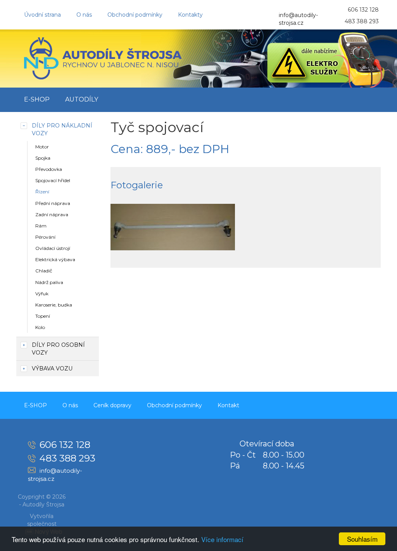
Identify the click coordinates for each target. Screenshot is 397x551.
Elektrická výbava (55, 259)
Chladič (43, 271)
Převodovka (48, 169)
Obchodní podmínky (134, 14)
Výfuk (41, 293)
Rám (41, 226)
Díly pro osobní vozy (58, 348)
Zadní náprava (51, 214)
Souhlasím (362, 539)
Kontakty (190, 14)
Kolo (40, 327)
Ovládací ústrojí (52, 248)
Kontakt (228, 405)
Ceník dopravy (112, 405)
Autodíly (81, 99)
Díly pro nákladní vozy (62, 129)
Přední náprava (52, 203)
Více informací (222, 539)
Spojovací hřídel (52, 180)
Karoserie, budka (53, 305)
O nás (84, 14)
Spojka (42, 158)
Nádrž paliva (49, 282)
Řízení (42, 192)
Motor (42, 147)
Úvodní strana (42, 14)
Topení (42, 316)
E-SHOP (37, 99)
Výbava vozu (52, 368)
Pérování (45, 237)
